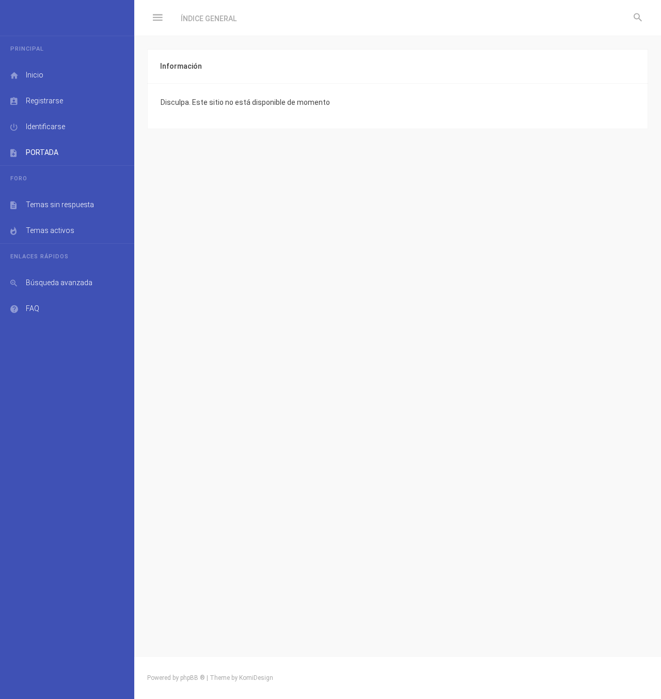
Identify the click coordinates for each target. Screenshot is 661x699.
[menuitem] (637, 18)
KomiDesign (256, 677)
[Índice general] (67, 18)
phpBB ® (192, 677)
